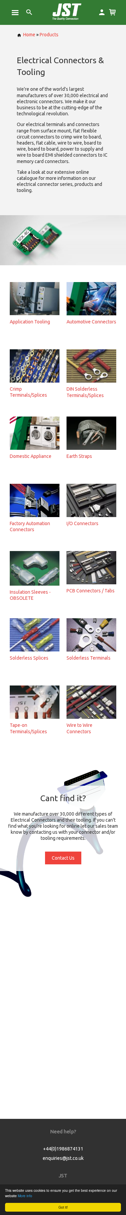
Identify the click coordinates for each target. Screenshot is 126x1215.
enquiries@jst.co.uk (63, 1158)
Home (29, 34)
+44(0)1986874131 (63, 1148)
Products (49, 34)
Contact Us (63, 858)
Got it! (63, 1207)
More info (25, 1195)
